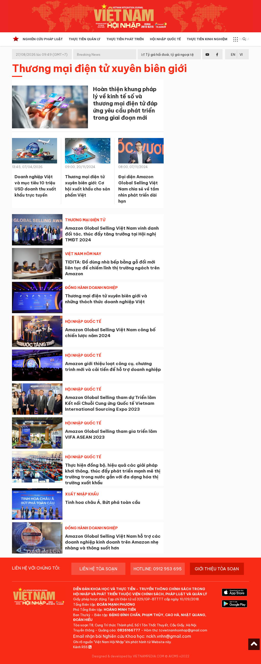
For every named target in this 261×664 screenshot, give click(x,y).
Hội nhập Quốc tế (165, 39)
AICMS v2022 (178, 656)
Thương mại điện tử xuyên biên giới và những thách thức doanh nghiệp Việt (106, 299)
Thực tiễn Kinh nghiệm (207, 39)
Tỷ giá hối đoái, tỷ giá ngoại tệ (169, 54)
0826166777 (128, 630)
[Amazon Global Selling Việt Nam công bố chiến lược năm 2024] (37, 331)
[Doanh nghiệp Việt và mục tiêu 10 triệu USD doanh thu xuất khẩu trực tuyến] (34, 152)
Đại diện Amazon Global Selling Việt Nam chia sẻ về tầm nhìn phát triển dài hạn (138, 189)
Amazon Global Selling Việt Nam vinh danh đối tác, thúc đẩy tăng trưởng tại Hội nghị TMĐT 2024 (112, 234)
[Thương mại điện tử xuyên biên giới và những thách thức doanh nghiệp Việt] (37, 297)
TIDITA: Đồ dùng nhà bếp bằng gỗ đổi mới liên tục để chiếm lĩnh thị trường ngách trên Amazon (112, 267)
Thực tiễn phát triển (125, 39)
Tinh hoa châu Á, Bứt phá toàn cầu (102, 502)
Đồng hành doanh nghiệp (91, 287)
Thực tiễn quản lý (84, 39)
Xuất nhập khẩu (82, 494)
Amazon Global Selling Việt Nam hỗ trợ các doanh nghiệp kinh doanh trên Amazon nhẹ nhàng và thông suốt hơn (113, 542)
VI (241, 54)
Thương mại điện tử (85, 220)
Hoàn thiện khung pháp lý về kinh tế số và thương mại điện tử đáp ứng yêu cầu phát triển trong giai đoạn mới (125, 103)
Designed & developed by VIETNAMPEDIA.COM (128, 656)
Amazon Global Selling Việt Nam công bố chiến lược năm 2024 (110, 332)
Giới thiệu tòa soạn (217, 568)
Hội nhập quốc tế (83, 321)
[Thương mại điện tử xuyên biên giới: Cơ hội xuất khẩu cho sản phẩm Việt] (87, 152)
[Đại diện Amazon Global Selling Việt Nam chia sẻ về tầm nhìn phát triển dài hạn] (141, 152)
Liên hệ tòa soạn (98, 568)
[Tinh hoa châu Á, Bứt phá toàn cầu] (37, 504)
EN (233, 54)
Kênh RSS (80, 647)
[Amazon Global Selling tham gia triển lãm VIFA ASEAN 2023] (37, 433)
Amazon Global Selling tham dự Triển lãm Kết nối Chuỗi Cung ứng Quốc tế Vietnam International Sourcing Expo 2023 (110, 403)
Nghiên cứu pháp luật (43, 39)
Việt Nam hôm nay (83, 254)
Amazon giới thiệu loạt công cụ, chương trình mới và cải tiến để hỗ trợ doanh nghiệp (113, 366)
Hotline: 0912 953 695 (158, 568)
